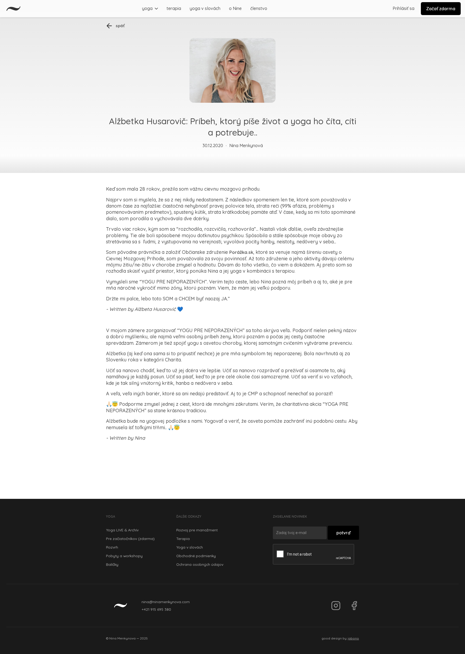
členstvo (258, 8)
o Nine (235, 8)
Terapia (183, 538)
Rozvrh (112, 547)
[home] (13, 8)
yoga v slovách (205, 8)
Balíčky (112, 564)
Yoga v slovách (189, 547)
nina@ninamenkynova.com (166, 601)
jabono (353, 638)
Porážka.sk (241, 252)
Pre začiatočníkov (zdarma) (130, 538)
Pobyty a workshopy (124, 555)
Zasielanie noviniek (290, 516)
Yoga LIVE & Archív (122, 530)
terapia (174, 8)
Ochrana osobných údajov (199, 564)
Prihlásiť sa (403, 8)
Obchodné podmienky (196, 555)
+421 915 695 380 (156, 609)
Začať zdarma (440, 8)
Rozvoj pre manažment (197, 530)
